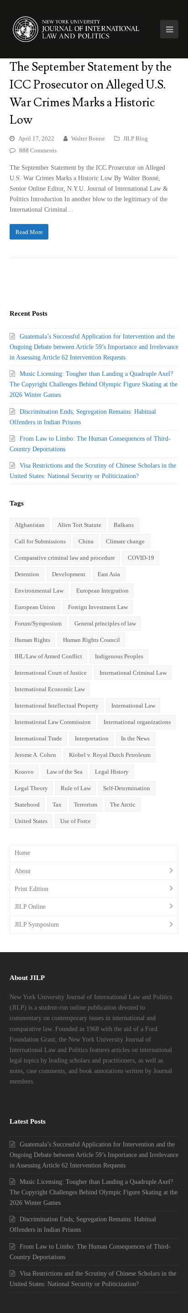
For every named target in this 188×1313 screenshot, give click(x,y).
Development (68, 574)
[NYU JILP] (76, 29)
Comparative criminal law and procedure (65, 557)
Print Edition (31, 889)
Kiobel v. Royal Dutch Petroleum (110, 754)
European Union (35, 607)
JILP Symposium (37, 924)
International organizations (137, 722)
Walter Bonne (88, 138)
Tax (57, 804)
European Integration (102, 590)
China (86, 541)
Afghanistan (30, 524)
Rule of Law (76, 788)
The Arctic (123, 804)
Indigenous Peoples (119, 656)
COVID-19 (141, 557)
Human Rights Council (91, 639)
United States (31, 821)
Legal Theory (31, 788)
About (23, 871)
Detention (27, 574)
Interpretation (92, 738)
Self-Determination (126, 788)
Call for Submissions (40, 541)
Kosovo (24, 771)
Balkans (124, 524)
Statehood (27, 804)
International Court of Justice (51, 672)
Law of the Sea (65, 771)
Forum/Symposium (38, 623)
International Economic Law (50, 689)
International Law (133, 705)
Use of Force (75, 821)
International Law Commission (53, 722)
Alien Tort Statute (79, 524)
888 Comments (38, 150)
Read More (29, 232)
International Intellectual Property (57, 705)
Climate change (125, 541)
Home (22, 852)
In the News (135, 738)
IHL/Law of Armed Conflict (48, 656)
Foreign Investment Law (98, 607)
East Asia (109, 574)
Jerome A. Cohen (35, 754)
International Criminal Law (133, 672)
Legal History (112, 771)
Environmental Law (39, 590)
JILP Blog (135, 138)
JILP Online (30, 906)
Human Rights (32, 639)
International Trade (38, 738)
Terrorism (85, 804)
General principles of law (105, 623)
